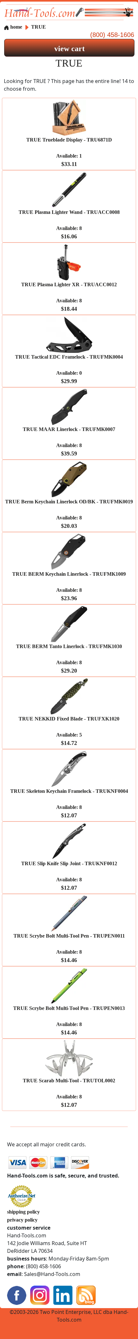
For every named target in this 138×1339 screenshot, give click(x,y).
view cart (69, 48)
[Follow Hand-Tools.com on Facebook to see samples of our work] (16, 1294)
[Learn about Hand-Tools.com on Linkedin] (63, 1294)
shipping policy (23, 1212)
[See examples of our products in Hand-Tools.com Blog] (86, 1294)
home (15, 27)
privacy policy (22, 1220)
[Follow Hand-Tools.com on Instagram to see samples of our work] (39, 1294)
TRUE (38, 27)
